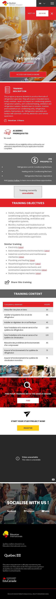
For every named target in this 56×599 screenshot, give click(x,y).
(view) (21, 247)
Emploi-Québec (14, 180)
